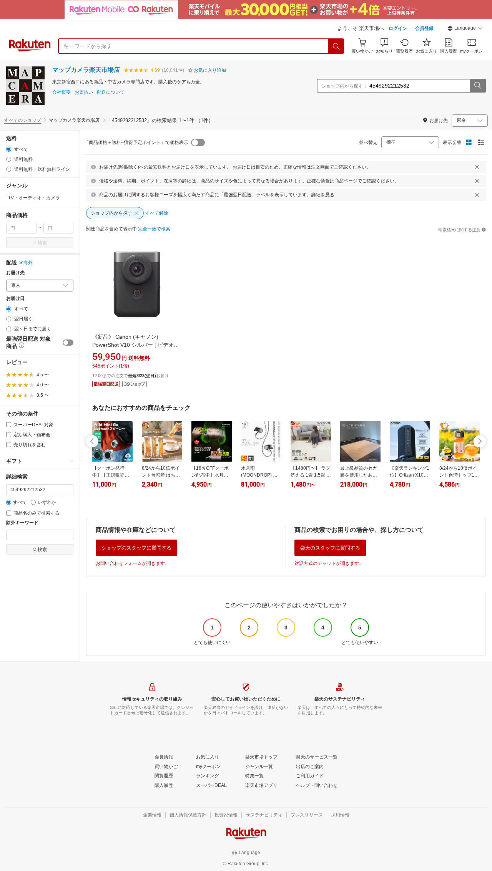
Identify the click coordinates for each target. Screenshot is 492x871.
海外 (28, 262)
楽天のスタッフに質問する (330, 548)
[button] (465, 29)
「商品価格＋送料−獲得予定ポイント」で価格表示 (136, 142)
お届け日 (15, 298)
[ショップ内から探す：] (477, 85)
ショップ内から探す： (344, 86)
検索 (42, 242)
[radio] (8, 149)
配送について (111, 92)
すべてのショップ (22, 120)
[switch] (68, 342)
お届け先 (15, 272)
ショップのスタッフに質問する (136, 548)
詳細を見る (322, 194)
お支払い (84, 92)
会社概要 (61, 92)
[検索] (336, 46)
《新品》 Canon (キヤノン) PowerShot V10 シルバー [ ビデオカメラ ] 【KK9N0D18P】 (135, 345)
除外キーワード (22, 522)
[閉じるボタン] (477, 167)
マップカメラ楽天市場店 (86, 69)
